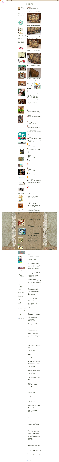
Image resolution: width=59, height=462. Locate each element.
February (20, 287)
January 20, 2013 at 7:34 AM (32, 206)
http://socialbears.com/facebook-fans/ (36, 285)
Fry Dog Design (19, 295)
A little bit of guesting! (21, 276)
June (19, 283)
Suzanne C (29, 115)
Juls (28, 186)
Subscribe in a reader (20, 146)
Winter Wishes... (20, 274)
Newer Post (28, 454)
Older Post (40, 454)
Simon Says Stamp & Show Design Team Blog (30, 86)
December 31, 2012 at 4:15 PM (32, 123)
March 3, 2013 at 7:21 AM (31, 358)
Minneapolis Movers (32, 349)
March (20, 286)
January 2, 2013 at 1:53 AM (31, 157)
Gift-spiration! (20, 275)
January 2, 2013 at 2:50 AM (31, 161)
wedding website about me (32, 319)
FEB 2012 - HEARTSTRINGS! (21, 39)
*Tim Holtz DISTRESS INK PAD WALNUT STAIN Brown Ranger (31, 96)
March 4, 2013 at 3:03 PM (31, 401)
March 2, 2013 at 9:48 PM (31, 320)
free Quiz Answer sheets (33, 357)
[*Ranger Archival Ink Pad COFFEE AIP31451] (34, 99)
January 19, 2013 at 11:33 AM (32, 197)
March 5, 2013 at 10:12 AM (31, 411)
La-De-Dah (29, 3)
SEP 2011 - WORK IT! (20, 43)
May (19, 284)
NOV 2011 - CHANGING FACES (21, 41)
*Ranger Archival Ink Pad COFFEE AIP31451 (34, 102)
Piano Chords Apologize (33, 229)
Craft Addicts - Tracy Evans (30, 120)
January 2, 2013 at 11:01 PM (31, 174)
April (20, 285)
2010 (19, 290)
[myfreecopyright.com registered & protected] (22, 319)
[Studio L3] (19, 244)
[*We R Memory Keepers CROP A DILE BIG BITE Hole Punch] (31, 99)
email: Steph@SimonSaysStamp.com (31, 130)
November (20, 279)
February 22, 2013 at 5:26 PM (32, 241)
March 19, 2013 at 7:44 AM (31, 439)
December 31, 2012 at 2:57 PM (32, 118)
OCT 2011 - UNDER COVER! (21, 42)
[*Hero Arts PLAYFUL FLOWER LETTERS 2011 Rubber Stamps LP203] (28, 99)
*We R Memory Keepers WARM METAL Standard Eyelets (37, 102)
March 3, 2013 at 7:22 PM (31, 392)
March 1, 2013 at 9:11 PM (31, 295)
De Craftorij (19, 213)
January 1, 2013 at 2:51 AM (31, 146)
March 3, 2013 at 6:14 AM (31, 350)
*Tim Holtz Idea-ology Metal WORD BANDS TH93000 (37, 96)
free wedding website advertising (34, 410)
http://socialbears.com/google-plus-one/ (36, 215)
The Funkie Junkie (20, 217)
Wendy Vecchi (19, 305)
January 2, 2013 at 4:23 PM (31, 170)
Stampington (19, 303)
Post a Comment (28, 453)
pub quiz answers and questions (35, 275)
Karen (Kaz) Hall (19, 298)
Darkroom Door (19, 212)
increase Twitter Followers (35, 240)
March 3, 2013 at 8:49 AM (31, 366)
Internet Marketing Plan (35, 365)
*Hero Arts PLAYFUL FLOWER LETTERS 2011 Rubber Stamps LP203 (28, 102)
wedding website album (36, 293)
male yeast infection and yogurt (34, 303)
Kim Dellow (19, 300)
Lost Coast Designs (20, 214)
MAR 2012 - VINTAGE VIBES (21, 38)
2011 (19, 289)
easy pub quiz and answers (36, 258)
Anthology (19, 293)
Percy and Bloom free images (21, 302)
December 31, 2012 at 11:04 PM (32, 141)
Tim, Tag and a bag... (21, 277)
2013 (19, 271)
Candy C (29, 137)
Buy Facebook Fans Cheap (32, 391)
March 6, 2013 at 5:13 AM (31, 419)
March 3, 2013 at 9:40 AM (31, 373)
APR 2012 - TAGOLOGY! (20, 37)
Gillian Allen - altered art (20, 296)
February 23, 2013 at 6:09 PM (32, 259)
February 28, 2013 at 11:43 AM (32, 276)
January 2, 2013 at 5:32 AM (31, 165)
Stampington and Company (20, 216)
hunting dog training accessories (34, 372)
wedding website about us (35, 409)
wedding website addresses (34, 294)
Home (33, 454)
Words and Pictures (30, 179)
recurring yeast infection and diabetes (36, 400)
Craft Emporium (19, 210)
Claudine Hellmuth (20, 294)
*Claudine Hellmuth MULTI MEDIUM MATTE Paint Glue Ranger (34, 96)
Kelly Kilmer (19, 299)
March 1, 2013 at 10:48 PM (31, 304)
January (20, 288)
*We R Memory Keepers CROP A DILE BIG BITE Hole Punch (31, 102)
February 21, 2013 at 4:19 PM (32, 216)
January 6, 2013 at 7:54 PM (31, 188)
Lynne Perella (19, 301)
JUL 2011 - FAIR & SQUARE (21, 44)
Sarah (22, 7)
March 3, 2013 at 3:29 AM (31, 340)
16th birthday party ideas (35, 427)
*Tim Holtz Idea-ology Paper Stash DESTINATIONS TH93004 (28, 96)
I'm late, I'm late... (21, 273)
